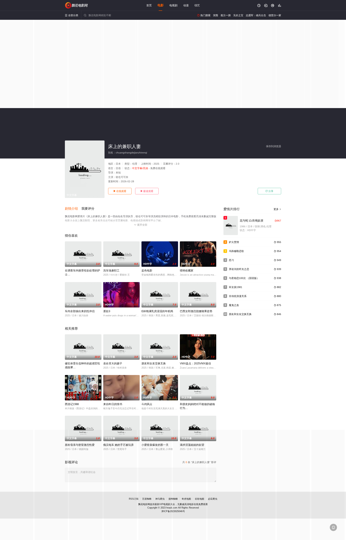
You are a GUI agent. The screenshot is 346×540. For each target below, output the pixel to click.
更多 (277, 209)
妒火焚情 (234, 242)
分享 (269, 191)
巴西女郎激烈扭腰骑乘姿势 (196, 311)
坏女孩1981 (235, 287)
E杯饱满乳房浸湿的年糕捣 (157, 311)
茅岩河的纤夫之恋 (239, 269)
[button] (73, 209)
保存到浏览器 (273, 146)
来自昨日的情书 (112, 404)
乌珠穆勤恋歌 (236, 251)
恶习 (231, 260)
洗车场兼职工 (111, 270)
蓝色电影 (146, 270)
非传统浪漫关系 (238, 296)
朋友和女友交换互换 (153, 363)
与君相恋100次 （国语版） (244, 278)
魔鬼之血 (234, 305)
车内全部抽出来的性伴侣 (80, 311)
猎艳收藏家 (186, 270)
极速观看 (146, 191)
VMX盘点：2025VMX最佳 (195, 363)
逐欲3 (106, 311)
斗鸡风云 (146, 404)
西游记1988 (72, 404)
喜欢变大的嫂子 (112, 363)
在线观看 (119, 191)
